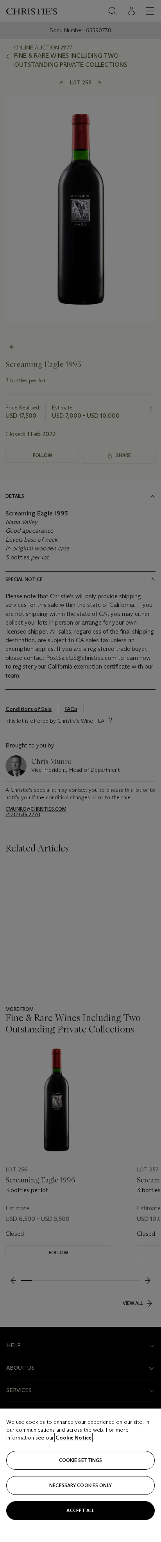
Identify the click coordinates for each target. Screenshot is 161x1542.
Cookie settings (80, 1460)
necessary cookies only (80, 1485)
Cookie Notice (73, 1437)
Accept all (80, 1510)
